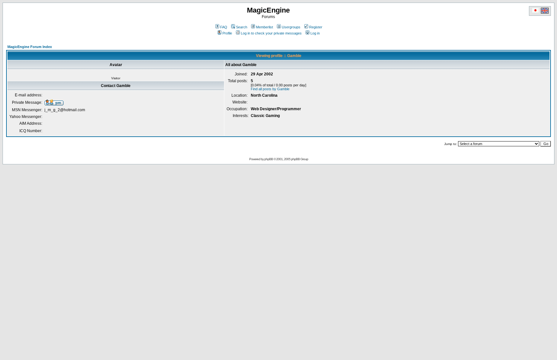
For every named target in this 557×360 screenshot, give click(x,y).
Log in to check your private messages (271, 33)
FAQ (223, 27)
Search (241, 27)
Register (315, 27)
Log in (315, 33)
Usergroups (291, 27)
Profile (227, 33)
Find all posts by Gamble (270, 89)
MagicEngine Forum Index (29, 47)
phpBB (268, 159)
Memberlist (264, 27)
